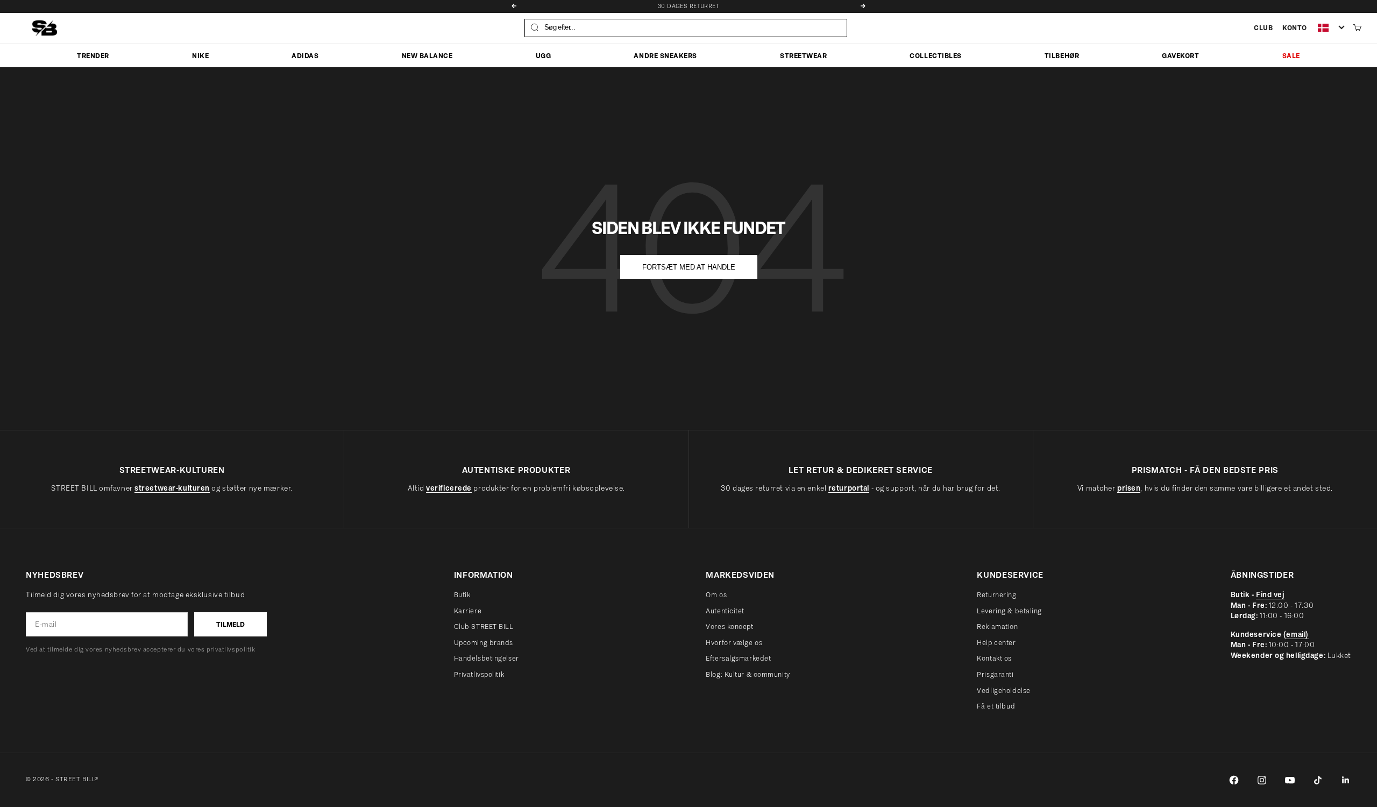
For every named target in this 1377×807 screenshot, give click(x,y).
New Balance (427, 55)
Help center (996, 643)
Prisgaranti (995, 674)
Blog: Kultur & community (748, 674)
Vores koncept (729, 626)
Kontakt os (994, 658)
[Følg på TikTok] (1317, 780)
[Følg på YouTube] (1289, 780)
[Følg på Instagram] (1262, 780)
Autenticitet (725, 611)
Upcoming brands (483, 643)
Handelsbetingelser (486, 658)
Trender (93, 55)
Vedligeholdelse (1003, 690)
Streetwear (803, 55)
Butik (462, 595)
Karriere (467, 611)
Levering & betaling (1009, 611)
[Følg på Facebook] (1234, 780)
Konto (1294, 28)
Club (1263, 28)
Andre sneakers (665, 55)
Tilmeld (230, 624)
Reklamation (997, 626)
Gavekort (1180, 55)
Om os (716, 595)
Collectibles (935, 55)
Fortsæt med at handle (688, 267)
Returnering (996, 595)
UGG (543, 55)
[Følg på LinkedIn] (1345, 780)
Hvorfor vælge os (734, 643)
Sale (1291, 55)
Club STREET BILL (484, 626)
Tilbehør (1062, 55)
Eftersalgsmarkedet (738, 658)
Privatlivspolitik (479, 674)
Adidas (305, 55)
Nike (200, 55)
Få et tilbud (996, 706)
